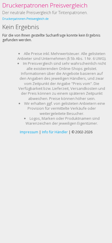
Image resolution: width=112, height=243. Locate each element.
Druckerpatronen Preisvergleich (45, 5)
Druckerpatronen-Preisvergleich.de (25, 19)
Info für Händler (55, 132)
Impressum (29, 132)
